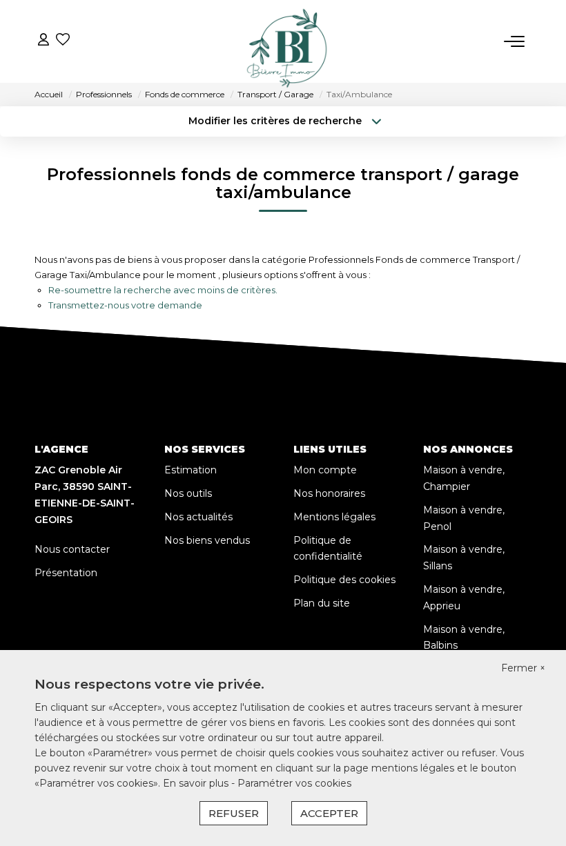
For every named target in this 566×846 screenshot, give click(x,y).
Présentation (66, 573)
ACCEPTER (329, 813)
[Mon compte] (43, 41)
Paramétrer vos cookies (294, 783)
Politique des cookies (344, 579)
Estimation (190, 470)
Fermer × (523, 668)
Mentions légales (334, 517)
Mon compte (325, 470)
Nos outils (188, 493)
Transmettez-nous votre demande (125, 305)
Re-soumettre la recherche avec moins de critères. (162, 289)
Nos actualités (198, 517)
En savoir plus (197, 783)
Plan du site (321, 603)
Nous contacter (72, 549)
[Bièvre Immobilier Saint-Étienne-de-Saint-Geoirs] (287, 41)
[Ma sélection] (63, 41)
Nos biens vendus (207, 540)
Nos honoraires (329, 493)
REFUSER (233, 813)
